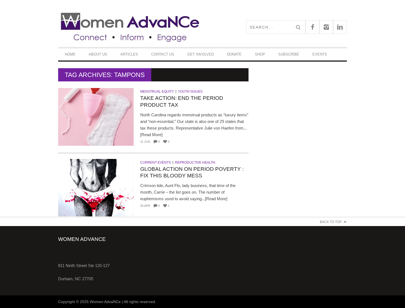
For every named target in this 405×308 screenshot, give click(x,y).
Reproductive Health (195, 162)
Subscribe (288, 54)
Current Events (155, 162)
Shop (260, 54)
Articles (129, 54)
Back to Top (331, 222)
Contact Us (162, 54)
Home (70, 54)
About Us (98, 54)
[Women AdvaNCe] (130, 27)
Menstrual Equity (157, 92)
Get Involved (200, 54)
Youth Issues (190, 92)
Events (319, 54)
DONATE (234, 54)
